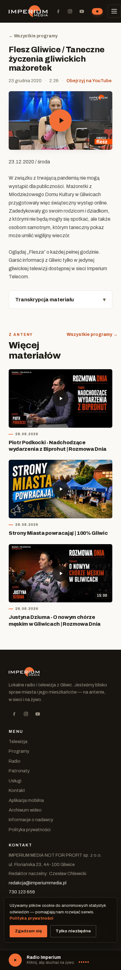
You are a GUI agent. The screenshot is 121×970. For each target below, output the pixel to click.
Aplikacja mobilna (26, 800)
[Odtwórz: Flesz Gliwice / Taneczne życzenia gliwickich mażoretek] (60, 120)
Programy (19, 751)
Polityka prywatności (30, 829)
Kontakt (17, 790)
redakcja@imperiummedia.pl (37, 882)
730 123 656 (22, 891)
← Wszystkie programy (33, 36)
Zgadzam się (28, 931)
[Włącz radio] (15, 960)
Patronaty (19, 770)
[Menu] (114, 11)
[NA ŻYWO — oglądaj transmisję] (97, 11)
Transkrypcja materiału (44, 299)
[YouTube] (81, 11)
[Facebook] (58, 11)
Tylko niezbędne (73, 931)
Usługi (15, 780)
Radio (14, 761)
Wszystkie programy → (92, 334)
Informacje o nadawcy (31, 819)
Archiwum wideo (25, 810)
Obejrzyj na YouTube (89, 80)
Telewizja (18, 741)
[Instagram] (70, 11)
